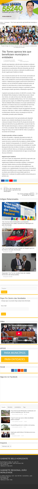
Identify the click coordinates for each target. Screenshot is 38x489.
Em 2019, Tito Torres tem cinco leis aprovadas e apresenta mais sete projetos (12, 189)
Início (1, 22)
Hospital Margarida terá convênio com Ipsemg (22, 425)
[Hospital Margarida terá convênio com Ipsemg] (5, 427)
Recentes (10, 407)
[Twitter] (15, 370)
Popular (4, 407)
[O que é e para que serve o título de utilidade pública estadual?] (5, 420)
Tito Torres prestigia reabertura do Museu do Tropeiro (25, 194)
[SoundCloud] (22, 370)
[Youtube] (19, 370)
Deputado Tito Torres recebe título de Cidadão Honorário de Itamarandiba (16, 273)
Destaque (7, 22)
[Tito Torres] (19, 10)
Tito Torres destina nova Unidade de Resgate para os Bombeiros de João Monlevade (18, 249)
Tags (24, 407)
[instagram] (25, 370)
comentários (17, 407)
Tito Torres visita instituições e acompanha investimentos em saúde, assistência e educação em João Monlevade (17, 223)
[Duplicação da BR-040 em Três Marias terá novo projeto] (5, 434)
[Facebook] (12, 370)
